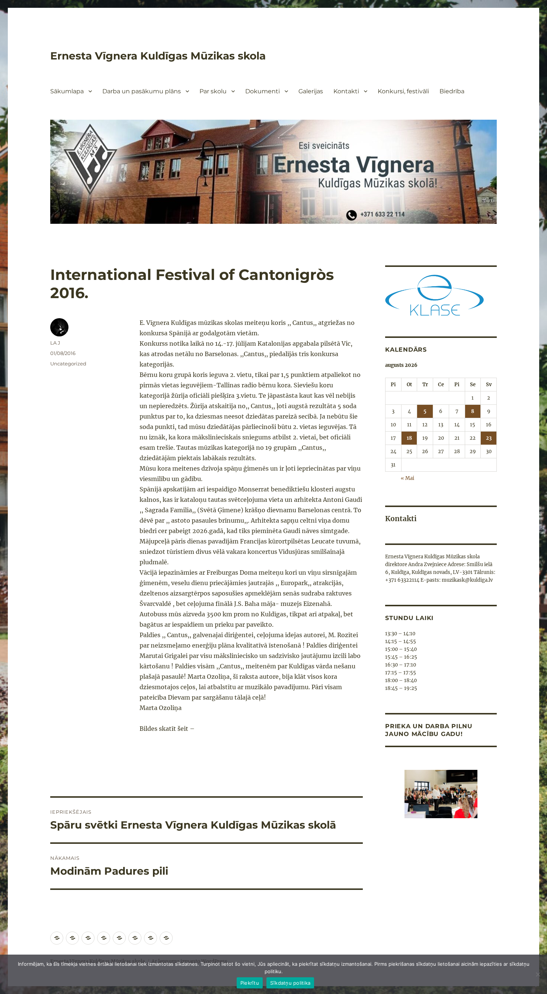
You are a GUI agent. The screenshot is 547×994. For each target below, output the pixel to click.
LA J (55, 343)
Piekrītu (249, 983)
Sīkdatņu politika (290, 983)
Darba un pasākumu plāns (141, 91)
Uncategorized (68, 364)
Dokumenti (262, 91)
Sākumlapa (67, 91)
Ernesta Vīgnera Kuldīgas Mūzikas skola (158, 55)
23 (489, 438)
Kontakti (346, 91)
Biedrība (451, 91)
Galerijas (310, 91)
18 (409, 438)
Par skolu (213, 91)
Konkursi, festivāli (403, 91)
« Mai (407, 478)
